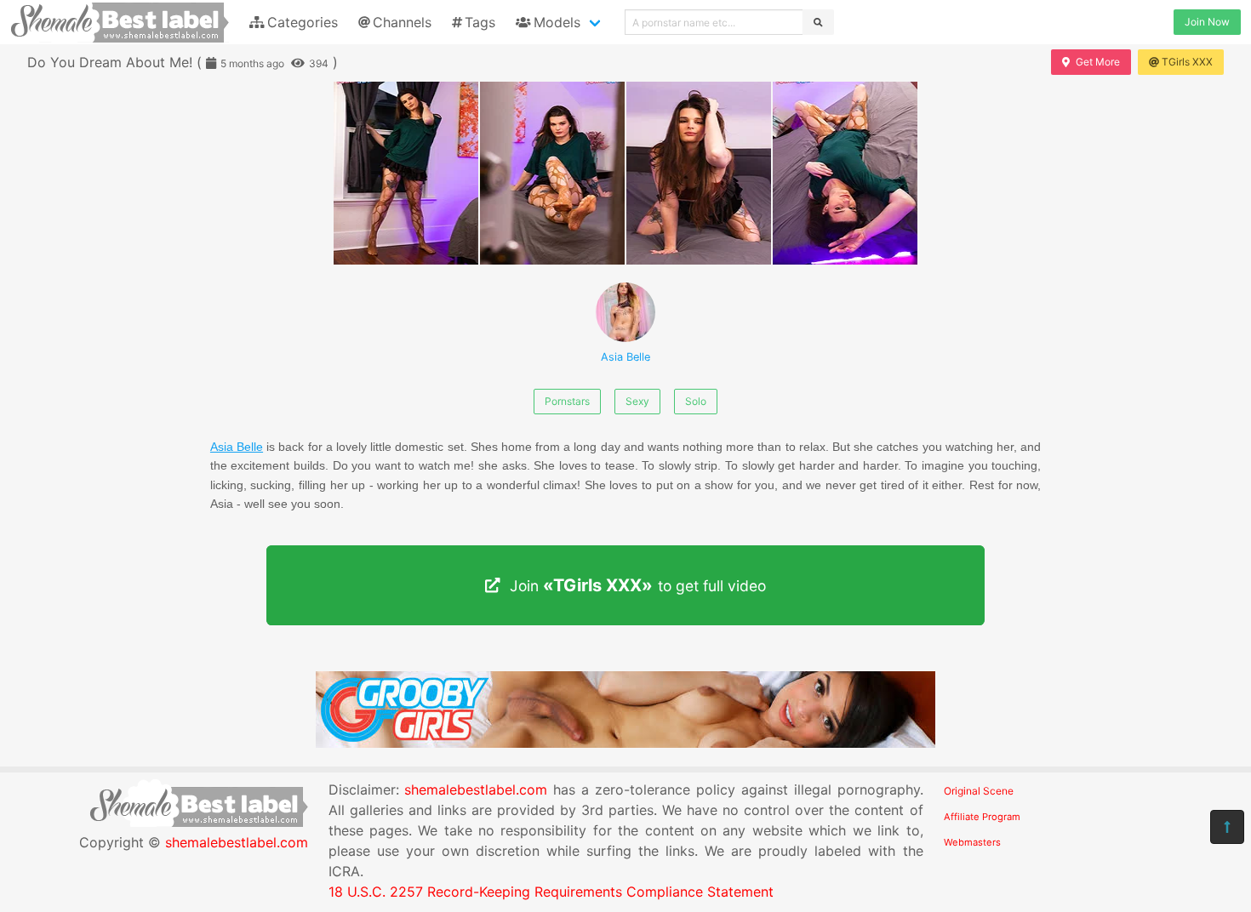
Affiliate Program (982, 817)
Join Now (1207, 21)
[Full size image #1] (552, 173)
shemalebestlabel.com (236, 842)
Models (557, 22)
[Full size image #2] (698, 173)
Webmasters (972, 842)
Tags (480, 22)
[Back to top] (1227, 827)
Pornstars (567, 401)
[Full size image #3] (845, 173)
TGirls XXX (1187, 61)
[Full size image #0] (406, 173)
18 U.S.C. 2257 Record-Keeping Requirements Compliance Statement (551, 891)
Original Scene (979, 790)
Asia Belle (625, 357)
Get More (1098, 61)
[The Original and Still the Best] (625, 742)
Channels (402, 22)
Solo (695, 401)
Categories (302, 22)
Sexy (637, 401)
